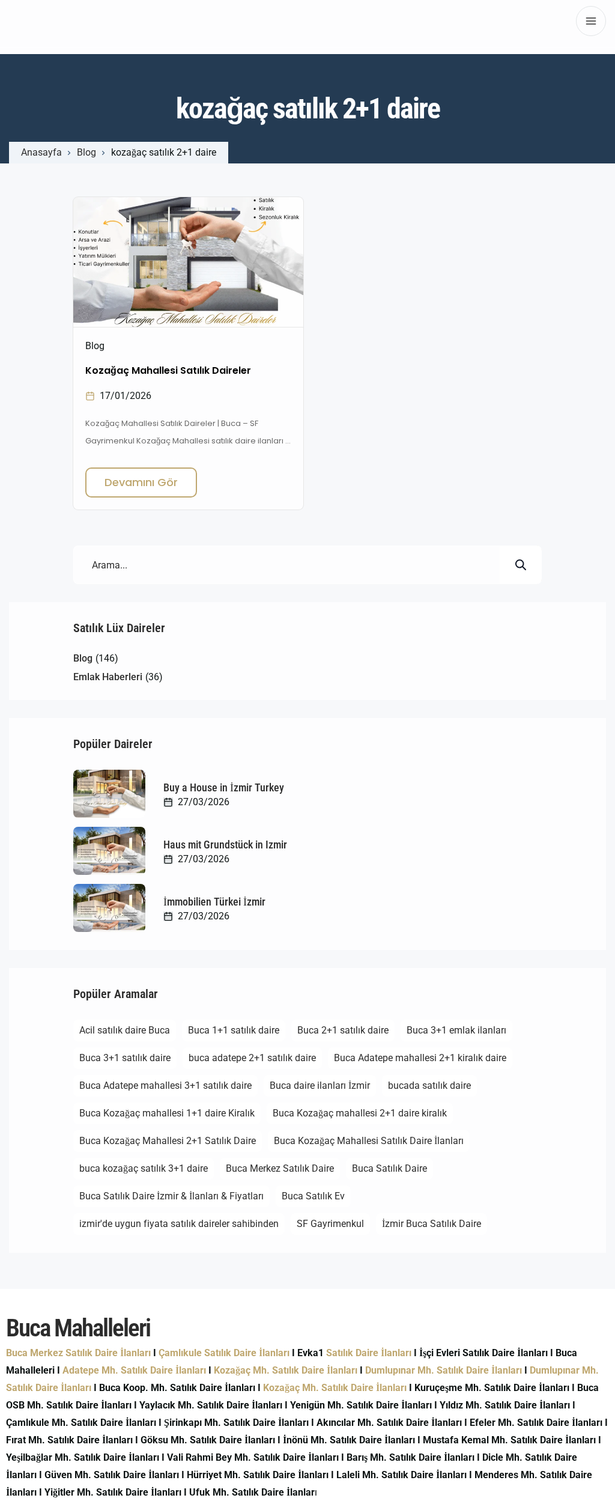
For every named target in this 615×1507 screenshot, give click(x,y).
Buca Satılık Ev (313, 1196)
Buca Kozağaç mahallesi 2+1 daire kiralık (360, 1113)
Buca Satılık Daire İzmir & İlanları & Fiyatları (171, 1196)
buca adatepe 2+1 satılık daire (252, 1058)
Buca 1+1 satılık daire (233, 1030)
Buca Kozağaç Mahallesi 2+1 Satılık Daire (167, 1140)
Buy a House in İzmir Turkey (223, 787)
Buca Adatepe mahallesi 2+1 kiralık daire (420, 1058)
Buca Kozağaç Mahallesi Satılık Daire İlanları (369, 1140)
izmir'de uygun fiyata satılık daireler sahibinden (179, 1223)
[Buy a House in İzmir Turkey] (109, 794)
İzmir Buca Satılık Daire (431, 1223)
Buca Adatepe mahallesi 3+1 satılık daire (165, 1085)
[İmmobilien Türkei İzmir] (109, 908)
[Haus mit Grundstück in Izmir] (109, 851)
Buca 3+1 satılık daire (125, 1058)
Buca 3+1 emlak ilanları (456, 1030)
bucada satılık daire (429, 1085)
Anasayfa (41, 152)
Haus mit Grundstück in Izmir (225, 844)
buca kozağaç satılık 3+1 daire (143, 1168)
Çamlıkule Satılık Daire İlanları (224, 1353)
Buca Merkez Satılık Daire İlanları (78, 1353)
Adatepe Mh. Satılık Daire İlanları (134, 1370)
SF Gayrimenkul (330, 1223)
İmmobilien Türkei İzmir (214, 901)
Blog (86, 152)
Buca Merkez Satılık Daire (280, 1168)
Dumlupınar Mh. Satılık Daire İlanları (443, 1370)
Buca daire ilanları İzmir (320, 1085)
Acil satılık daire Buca (124, 1030)
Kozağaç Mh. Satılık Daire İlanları (285, 1370)
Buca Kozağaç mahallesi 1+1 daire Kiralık (167, 1113)
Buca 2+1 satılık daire (343, 1030)
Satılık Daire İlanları (368, 1353)
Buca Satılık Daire (389, 1168)
